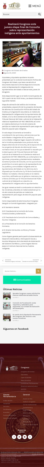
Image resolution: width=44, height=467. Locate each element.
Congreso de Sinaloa (27, 372)
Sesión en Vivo (27, 399)
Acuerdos (6, 412)
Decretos (6, 406)
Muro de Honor (28, 422)
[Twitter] (19, 437)
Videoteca (26, 419)
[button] (35, 5)
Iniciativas (6, 403)
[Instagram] (30, 437)
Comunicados (23, 280)
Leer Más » (16, 297)
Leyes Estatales (26, 377)
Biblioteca (26, 416)
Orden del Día (7, 401)
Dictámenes (7, 409)
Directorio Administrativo (29, 386)
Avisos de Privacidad (29, 425)
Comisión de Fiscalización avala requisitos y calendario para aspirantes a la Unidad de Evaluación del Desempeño (26, 305)
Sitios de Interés (28, 413)
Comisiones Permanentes (29, 383)
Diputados (24, 374)
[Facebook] (14, 437)
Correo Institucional (29, 405)
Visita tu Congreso (29, 402)
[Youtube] (25, 437)
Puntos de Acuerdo (9, 415)
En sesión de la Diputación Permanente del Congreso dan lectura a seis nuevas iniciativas (27, 316)
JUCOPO (23, 389)
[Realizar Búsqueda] (38, 271)
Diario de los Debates (10, 418)
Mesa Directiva (26, 380)
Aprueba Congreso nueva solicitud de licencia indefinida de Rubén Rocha (26, 294)
